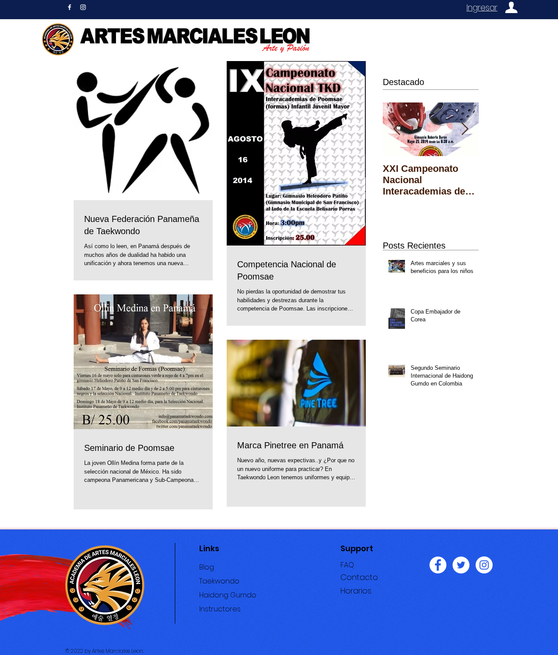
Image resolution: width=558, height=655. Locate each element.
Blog (206, 567)
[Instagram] (484, 564)
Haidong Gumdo (227, 595)
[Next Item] (465, 129)
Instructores (220, 609)
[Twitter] (461, 564)
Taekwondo (219, 581)
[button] (355, 591)
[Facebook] (437, 564)
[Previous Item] (397, 129)
